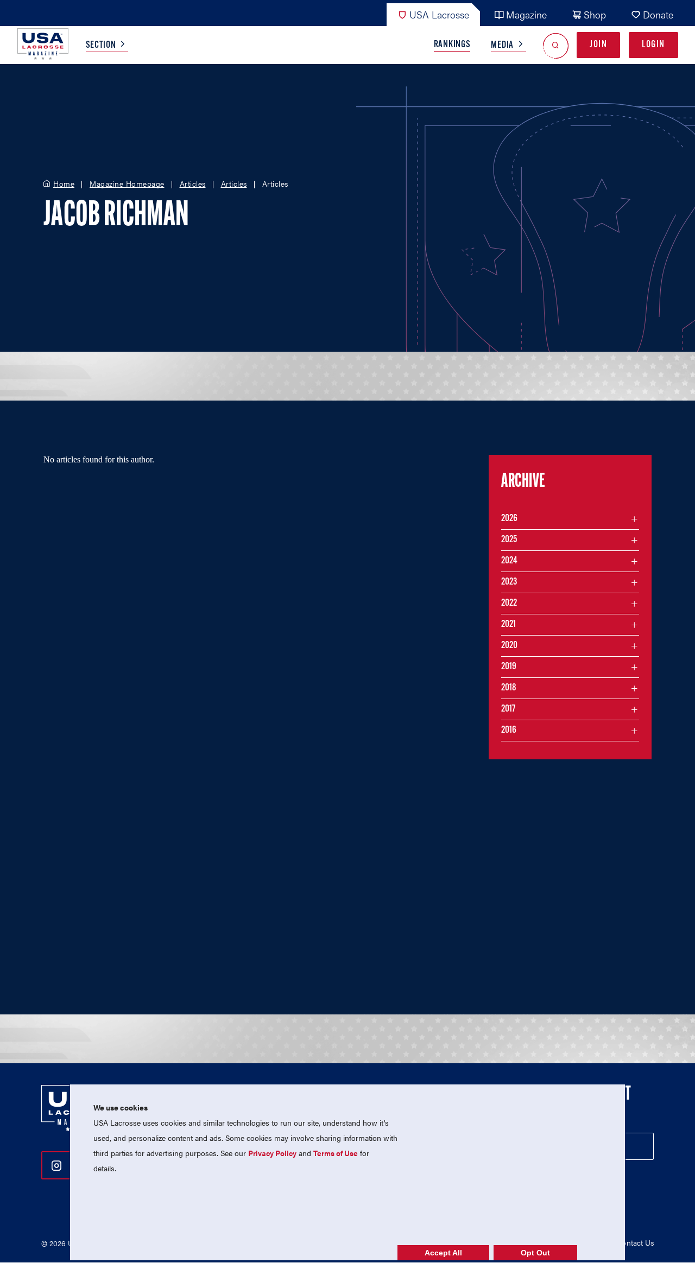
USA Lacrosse (439, 14)
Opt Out (535, 1252)
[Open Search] (556, 45)
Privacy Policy (272, 1152)
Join (598, 45)
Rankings (452, 45)
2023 (509, 582)
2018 (508, 688)
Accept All (443, 1252)
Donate (658, 14)
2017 (508, 709)
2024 (509, 561)
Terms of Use (335, 1152)
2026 (509, 519)
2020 (509, 646)
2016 (508, 730)
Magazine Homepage (127, 184)
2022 (509, 603)
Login (653, 45)
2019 (508, 667)
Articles (193, 184)
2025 (509, 540)
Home (63, 184)
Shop (595, 14)
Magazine (526, 14)
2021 (508, 625)
